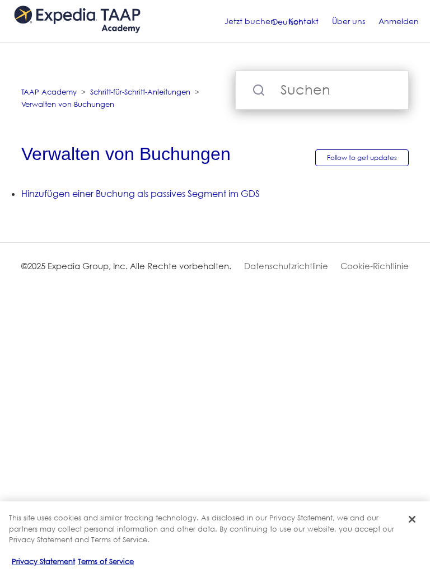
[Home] (77, 39)
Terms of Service (106, 561)
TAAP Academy (49, 91)
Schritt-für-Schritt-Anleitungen (140, 91)
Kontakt (304, 21)
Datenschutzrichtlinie (286, 266)
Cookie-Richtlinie (374, 266)
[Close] (412, 519)
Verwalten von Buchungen (67, 104)
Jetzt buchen (250, 21)
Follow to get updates (362, 157)
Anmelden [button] (398, 21)
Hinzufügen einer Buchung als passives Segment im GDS (140, 193)
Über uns (348, 21)
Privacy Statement (43, 561)
